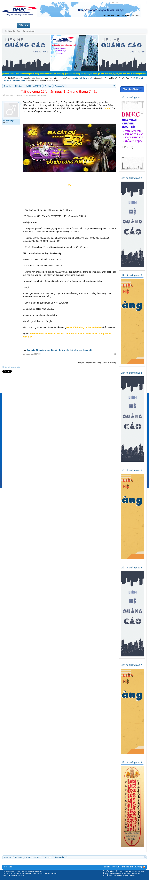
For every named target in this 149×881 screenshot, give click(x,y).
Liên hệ (107, 867)
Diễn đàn (23, 25)
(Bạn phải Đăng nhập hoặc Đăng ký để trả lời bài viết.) (97, 363)
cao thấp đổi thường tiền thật (60, 350)
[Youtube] (86, 879)
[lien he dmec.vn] (26, 70)
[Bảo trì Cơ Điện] (82, 879)
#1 (115, 354)
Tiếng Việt (8, 867)
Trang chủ (10, 25)
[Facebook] (68, 879)
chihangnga (35, 95)
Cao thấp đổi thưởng (36, 350)
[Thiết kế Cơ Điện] (77, 879)
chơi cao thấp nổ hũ (83, 350)
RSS (144, 867)
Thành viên (37, 25)
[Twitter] (73, 879)
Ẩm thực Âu (18, 95)
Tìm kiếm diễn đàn (12, 31)
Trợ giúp (115, 867)
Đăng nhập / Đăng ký (132, 89)
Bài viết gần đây (29, 31)
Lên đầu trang (136, 867)
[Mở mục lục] (114, 86)
